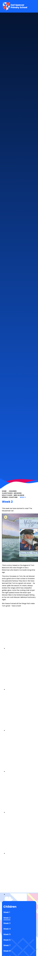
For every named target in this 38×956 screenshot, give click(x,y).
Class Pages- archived (12, 493)
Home (4, 491)
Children (13, 491)
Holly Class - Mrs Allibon (13, 495)
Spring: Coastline (10, 497)
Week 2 (23, 497)
